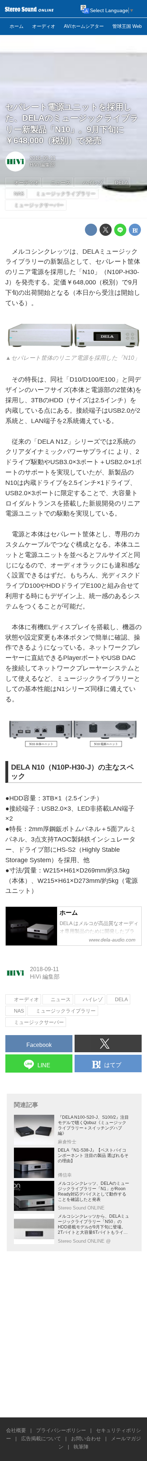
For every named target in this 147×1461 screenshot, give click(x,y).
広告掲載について (41, 1438)
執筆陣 (81, 1447)
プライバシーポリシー (61, 1430)
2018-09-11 (43, 158)
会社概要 (16, 1430)
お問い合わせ (86, 1438)
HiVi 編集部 (42, 165)
